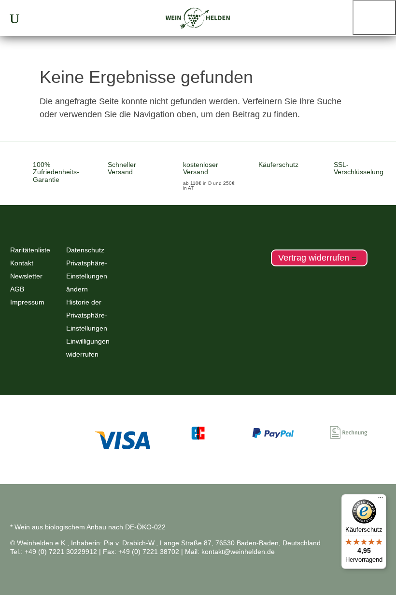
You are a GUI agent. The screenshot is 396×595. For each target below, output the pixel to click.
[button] (374, 17)
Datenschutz (85, 250)
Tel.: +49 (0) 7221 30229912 (53, 551)
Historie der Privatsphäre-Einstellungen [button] (86, 315)
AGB (17, 289)
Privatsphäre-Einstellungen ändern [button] (86, 276)
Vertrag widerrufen (313, 258)
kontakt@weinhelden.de (238, 551)
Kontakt (21, 263)
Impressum (27, 302)
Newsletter (26, 276)
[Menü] (380, 500)
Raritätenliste (30, 250)
